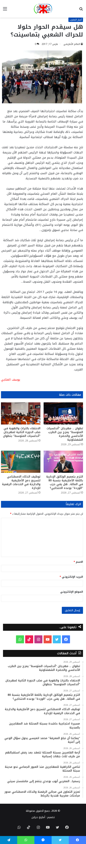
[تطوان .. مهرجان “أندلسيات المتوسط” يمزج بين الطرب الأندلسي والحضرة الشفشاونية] (63, 413)
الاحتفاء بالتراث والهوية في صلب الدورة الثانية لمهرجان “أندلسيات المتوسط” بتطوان (21, 432)
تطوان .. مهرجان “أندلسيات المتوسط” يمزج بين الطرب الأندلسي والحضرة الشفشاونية (65, 434)
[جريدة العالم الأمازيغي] (43, 9)
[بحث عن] (81, 10)
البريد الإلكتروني (71, 576)
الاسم (78, 561)
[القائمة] (5, 10)
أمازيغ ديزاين (38, 817)
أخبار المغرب (76, 20)
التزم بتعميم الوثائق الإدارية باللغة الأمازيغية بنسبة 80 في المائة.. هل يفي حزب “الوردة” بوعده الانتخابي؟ (64, 482)
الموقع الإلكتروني (71, 591)
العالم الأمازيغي (71, 44)
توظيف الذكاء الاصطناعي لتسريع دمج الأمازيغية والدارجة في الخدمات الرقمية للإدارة (21, 482)
